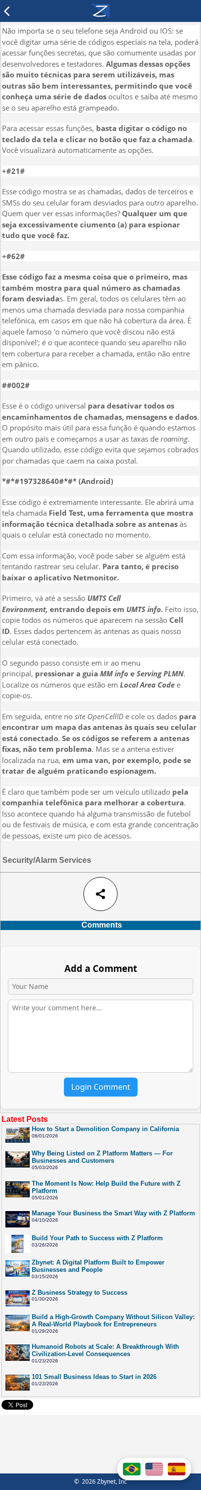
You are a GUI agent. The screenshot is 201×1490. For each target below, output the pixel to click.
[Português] (132, 1469)
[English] (154, 1469)
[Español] (176, 1469)
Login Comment (100, 1086)
